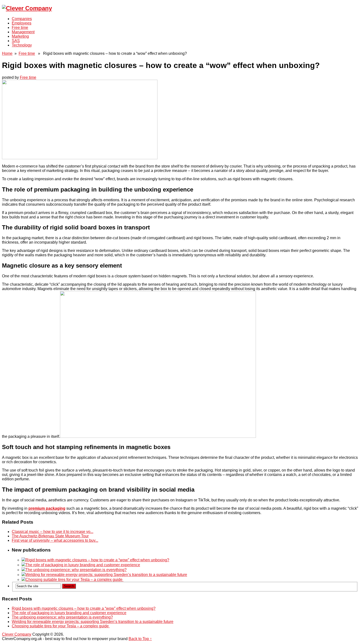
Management (23, 32)
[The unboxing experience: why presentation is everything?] (23, 570)
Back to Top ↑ (140, 639)
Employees (21, 23)
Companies (22, 19)
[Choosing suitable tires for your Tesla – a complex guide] (23, 579)
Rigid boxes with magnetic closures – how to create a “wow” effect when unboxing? (97, 560)
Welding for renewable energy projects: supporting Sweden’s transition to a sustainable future (106, 575)
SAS (16, 41)
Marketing (20, 36)
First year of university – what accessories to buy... (55, 540)
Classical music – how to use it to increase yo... (52, 532)
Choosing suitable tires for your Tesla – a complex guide (74, 579)
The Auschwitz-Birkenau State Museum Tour (50, 536)
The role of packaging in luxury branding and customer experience (82, 565)
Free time (20, 27)
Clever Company (16, 634)
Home (7, 53)
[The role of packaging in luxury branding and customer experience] (23, 565)
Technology (22, 45)
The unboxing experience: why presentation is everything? (76, 570)
